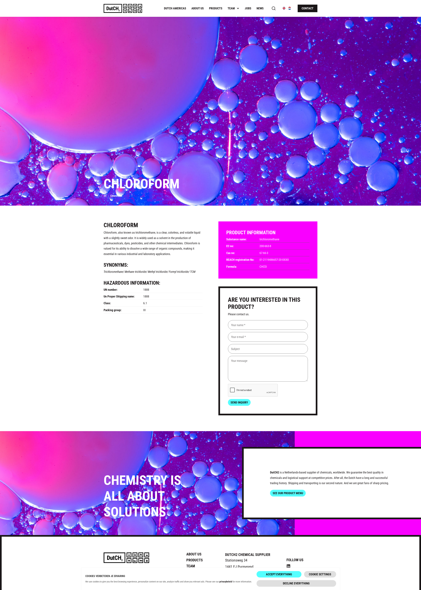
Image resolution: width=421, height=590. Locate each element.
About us (197, 8)
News (260, 8)
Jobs (248, 8)
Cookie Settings (320, 574)
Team (231, 8)
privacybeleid (225, 581)
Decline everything (296, 583)
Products (215, 8)
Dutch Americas (175, 8)
